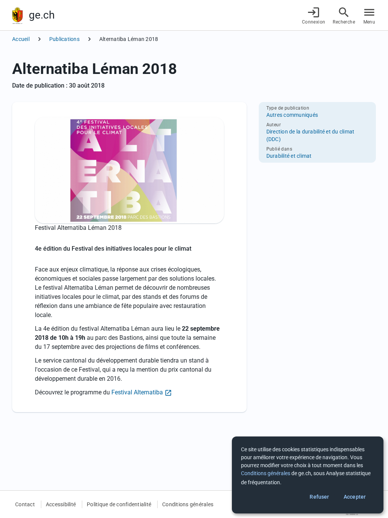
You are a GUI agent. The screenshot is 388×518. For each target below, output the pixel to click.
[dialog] (307, 474)
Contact (25, 504)
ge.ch (42, 15)
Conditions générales (187, 504)
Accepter (355, 497)
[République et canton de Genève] (17, 15)
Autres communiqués (292, 115)
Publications (64, 39)
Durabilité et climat (289, 156)
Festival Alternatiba (137, 392)
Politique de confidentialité (119, 504)
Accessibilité (61, 504)
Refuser (319, 497)
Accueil (21, 39)
